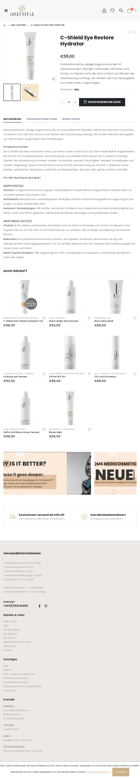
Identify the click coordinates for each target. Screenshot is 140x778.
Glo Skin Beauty (11, 629)
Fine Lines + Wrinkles (24, 373)
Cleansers (60, 318)
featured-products (38, 318)
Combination (100, 318)
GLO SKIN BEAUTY (119, 373)
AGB (5, 665)
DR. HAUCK (9, 638)
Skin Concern (18, 25)
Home (4, 25)
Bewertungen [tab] (71, 119)
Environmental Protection (16, 318)
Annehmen (121, 771)
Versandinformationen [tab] (41, 119)
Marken (7, 670)
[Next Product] (134, 32)
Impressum (9, 690)
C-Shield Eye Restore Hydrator (87, 40)
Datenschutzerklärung (15, 678)
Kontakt (7, 650)
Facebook (39, 606)
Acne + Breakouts (102, 373)
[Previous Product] (129, 32)
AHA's (51, 318)
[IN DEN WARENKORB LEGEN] (40, 286)
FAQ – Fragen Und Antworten (19, 674)
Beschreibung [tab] (12, 119)
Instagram (45, 606)
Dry (108, 318)
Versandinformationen (16, 682)
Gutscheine (9, 646)
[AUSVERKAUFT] (131, 286)
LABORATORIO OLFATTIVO (17, 642)
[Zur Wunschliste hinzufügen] (44, 318)
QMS (6, 625)
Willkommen (10, 621)
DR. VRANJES (10, 633)
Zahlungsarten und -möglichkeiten (22, 686)
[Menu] (6, 10)
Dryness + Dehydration (64, 429)
